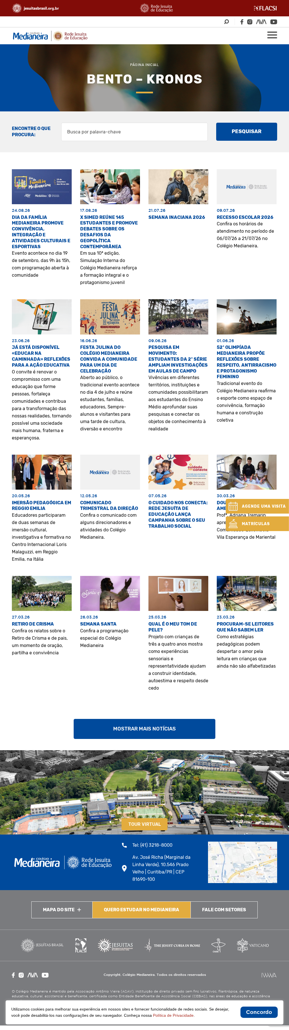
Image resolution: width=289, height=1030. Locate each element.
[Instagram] (249, 22)
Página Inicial (144, 65)
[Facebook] (241, 22)
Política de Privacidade (173, 1015)
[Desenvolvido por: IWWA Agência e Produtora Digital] (269, 975)
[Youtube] (273, 22)
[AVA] (261, 21)
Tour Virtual (144, 824)
